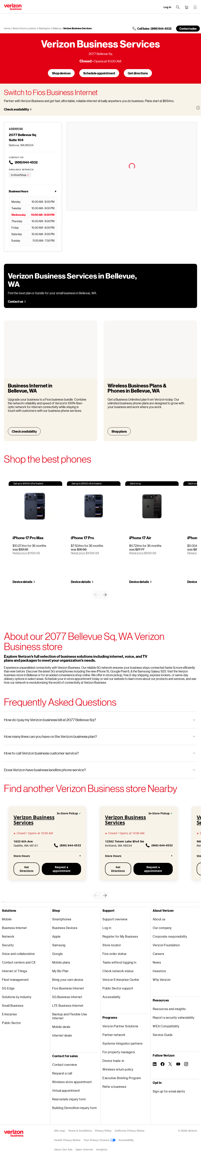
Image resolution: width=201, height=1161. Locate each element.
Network (8, 936)
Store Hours (47, 856)
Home (7, 28)
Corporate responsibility (170, 936)
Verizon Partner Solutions (120, 1026)
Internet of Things (14, 971)
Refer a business (114, 1086)
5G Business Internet (67, 997)
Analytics (101, 1149)
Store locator (111, 945)
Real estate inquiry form (69, 1099)
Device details (22, 582)
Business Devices (64, 928)
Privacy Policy (103, 1130)
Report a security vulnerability (174, 1017)
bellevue (57, 28)
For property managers (118, 1052)
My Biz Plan (60, 971)
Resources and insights (169, 1009)
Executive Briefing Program (121, 1078)
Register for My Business (120, 936)
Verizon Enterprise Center (120, 979)
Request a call (62, 1073)
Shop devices (61, 73)
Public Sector (11, 1023)
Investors (159, 971)
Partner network (113, 1035)
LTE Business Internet (67, 1005)
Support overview (114, 919)
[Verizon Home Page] (13, 1133)
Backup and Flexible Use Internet (69, 1016)
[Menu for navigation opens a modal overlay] (195, 7)
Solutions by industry (17, 997)
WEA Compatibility (166, 1026)
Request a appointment (61, 869)
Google (57, 953)
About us (159, 919)
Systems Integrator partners (122, 1043)
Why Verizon (162, 979)
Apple (56, 936)
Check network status (117, 971)
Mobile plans (61, 962)
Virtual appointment (66, 1090)
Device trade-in (113, 1060)
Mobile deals (61, 1027)
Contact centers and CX (19, 962)
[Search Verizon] (178, 7)
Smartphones (61, 919)
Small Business (12, 1005)
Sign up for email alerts (169, 1091)
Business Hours (33, 191)
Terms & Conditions (80, 1130)
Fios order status (114, 953)
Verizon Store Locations (24, 28)
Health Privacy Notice (67, 1140)
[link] (96, 595)
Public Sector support (117, 988)
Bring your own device (67, 979)
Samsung (59, 945)
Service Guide (163, 1035)
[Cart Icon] (186, 7)
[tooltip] (198, 108)
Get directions (138, 73)
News (157, 962)
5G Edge (8, 988)
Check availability (16, 109)
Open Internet (84, 1149)
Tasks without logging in (119, 962)
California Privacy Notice (129, 1130)
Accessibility (111, 997)
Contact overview (64, 1064)
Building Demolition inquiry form (74, 1108)
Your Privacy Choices (97, 1140)
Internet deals (62, 1035)
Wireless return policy (117, 1069)
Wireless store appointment (72, 1082)
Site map (59, 1130)
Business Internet (14, 928)
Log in (106, 928)
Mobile (7, 919)
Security (8, 945)
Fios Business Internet (68, 988)
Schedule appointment (99, 73)
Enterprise (9, 1014)
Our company (162, 928)
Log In (167, 7)
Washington (44, 28)
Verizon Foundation (166, 945)
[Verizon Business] (13, 7)
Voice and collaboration (18, 953)
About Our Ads (63, 1149)
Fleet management (15, 979)
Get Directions (26, 869)
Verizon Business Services (77, 28)
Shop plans (119, 431)
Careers (158, 953)
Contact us (15, 301)
